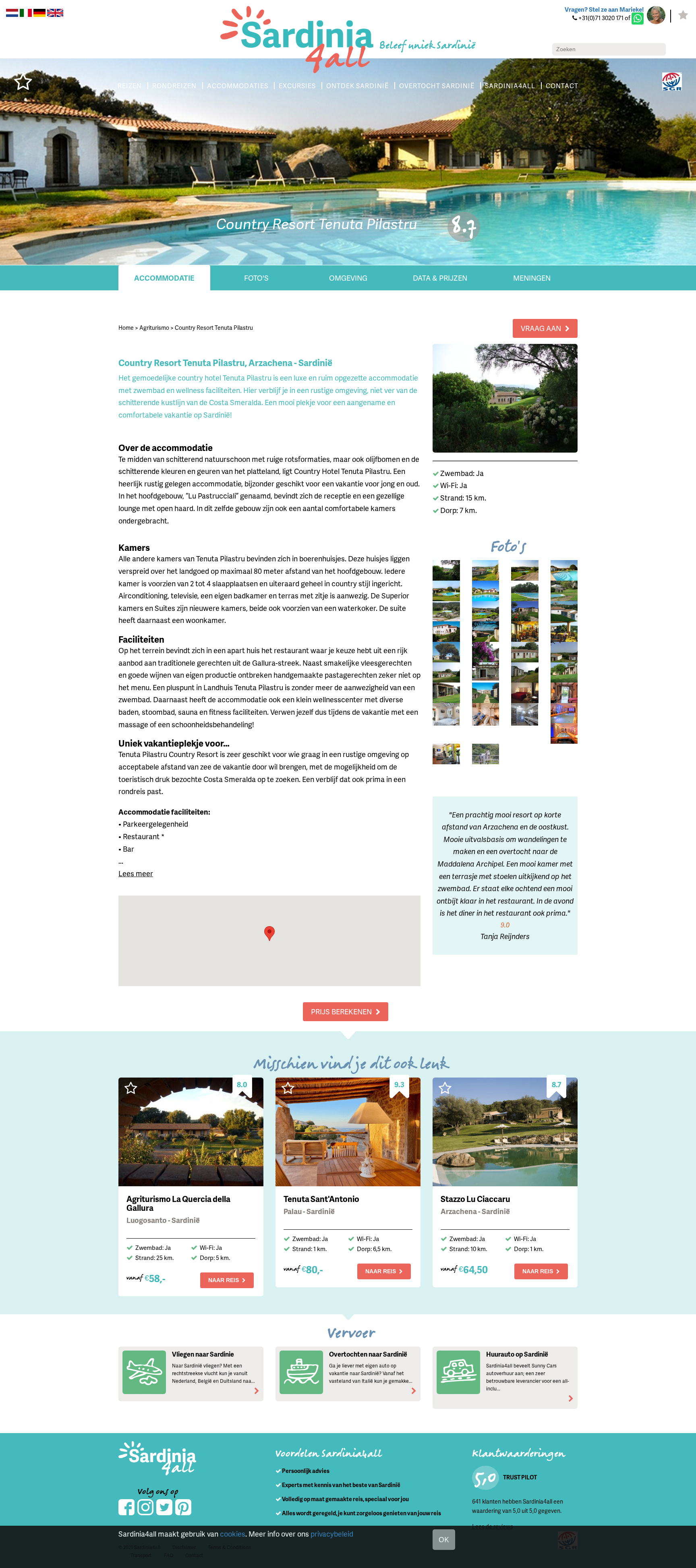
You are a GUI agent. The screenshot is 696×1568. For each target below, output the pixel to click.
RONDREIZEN (174, 85)
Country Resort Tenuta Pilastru (214, 327)
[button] (269, 933)
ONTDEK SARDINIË (357, 85)
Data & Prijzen (440, 278)
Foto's (256, 278)
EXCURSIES (297, 85)
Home (126, 327)
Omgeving (348, 278)
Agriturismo (154, 327)
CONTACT (562, 85)
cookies (232, 1534)
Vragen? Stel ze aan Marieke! (604, 9)
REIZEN (130, 85)
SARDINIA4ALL (510, 85)
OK (444, 1539)
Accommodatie (164, 278)
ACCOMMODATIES (237, 85)
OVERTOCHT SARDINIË (436, 85)
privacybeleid (332, 1534)
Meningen (532, 278)
